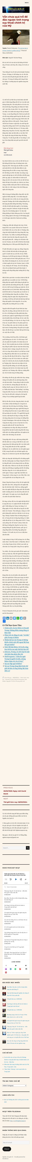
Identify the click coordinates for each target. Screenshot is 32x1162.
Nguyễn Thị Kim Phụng (13, 681)
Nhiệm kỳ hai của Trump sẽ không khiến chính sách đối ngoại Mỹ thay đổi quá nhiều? (17, 642)
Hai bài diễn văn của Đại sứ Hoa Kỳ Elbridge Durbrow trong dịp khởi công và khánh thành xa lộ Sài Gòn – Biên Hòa (16, 1060)
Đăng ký (6, 1149)
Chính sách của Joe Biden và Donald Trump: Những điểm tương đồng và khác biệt (17, 630)
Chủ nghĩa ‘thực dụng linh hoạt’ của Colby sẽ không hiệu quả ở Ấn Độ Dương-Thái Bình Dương (15, 954)
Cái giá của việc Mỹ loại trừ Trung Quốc (14, 947)
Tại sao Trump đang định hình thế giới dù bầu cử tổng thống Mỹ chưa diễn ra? (16, 668)
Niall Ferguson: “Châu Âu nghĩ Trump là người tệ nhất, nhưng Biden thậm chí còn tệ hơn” (15, 659)
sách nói (22, 681)
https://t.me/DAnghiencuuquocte (18, 1120)
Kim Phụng (8, 677)
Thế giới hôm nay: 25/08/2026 (14, 1010)
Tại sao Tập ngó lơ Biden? (13, 663)
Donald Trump (9, 679)
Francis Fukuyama (19, 679)
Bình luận (23, 677)
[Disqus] (16, 710)
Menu (27, 2)
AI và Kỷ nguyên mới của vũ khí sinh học (14, 927)
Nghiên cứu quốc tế (7, 1157)
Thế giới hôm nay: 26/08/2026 (14, 999)
